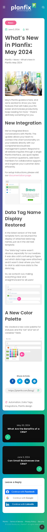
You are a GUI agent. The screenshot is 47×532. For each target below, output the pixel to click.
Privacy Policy (30, 522)
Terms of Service (16, 522)
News (10, 23)
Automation (15, 402)
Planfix (5, 522)
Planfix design (25, 406)
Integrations (11, 406)
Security (41, 522)
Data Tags (27, 402)
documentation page (20, 175)
